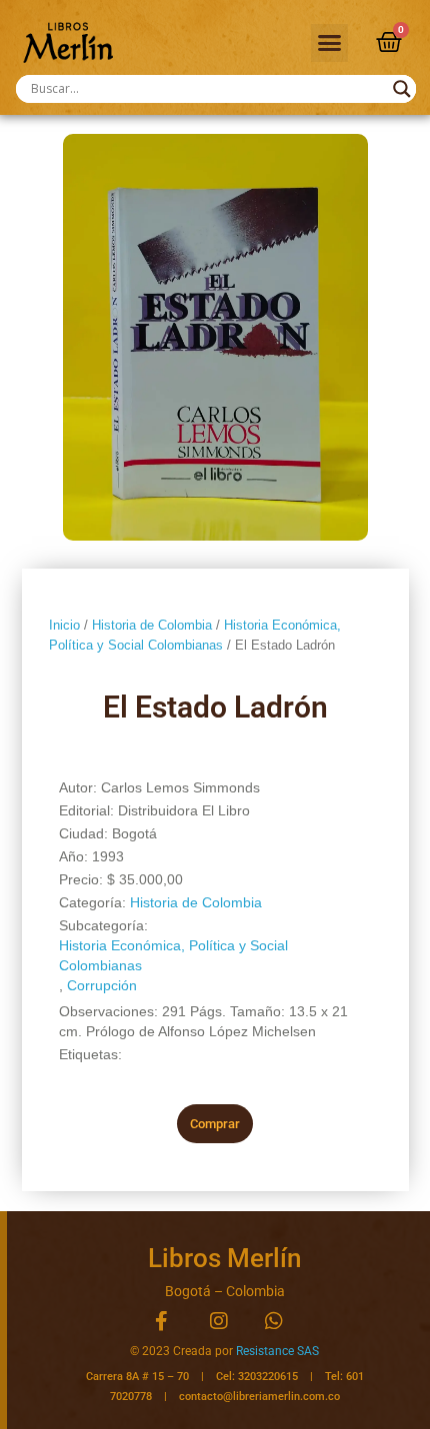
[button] (330, 43)
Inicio (64, 625)
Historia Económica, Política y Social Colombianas (173, 955)
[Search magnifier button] (402, 89)
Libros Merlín (224, 1258)
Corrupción (102, 985)
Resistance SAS (277, 1351)
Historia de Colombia (152, 625)
